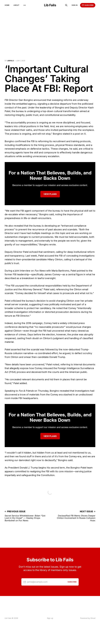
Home (7, 5)
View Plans (50, 194)
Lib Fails (50, 5)
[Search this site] (66, 5)
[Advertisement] (50, 30)
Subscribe (89, 5)
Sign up (50, 618)
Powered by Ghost (87, 618)
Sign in (74, 5)
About (16, 5)
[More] (25, 5)
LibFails (10, 61)
